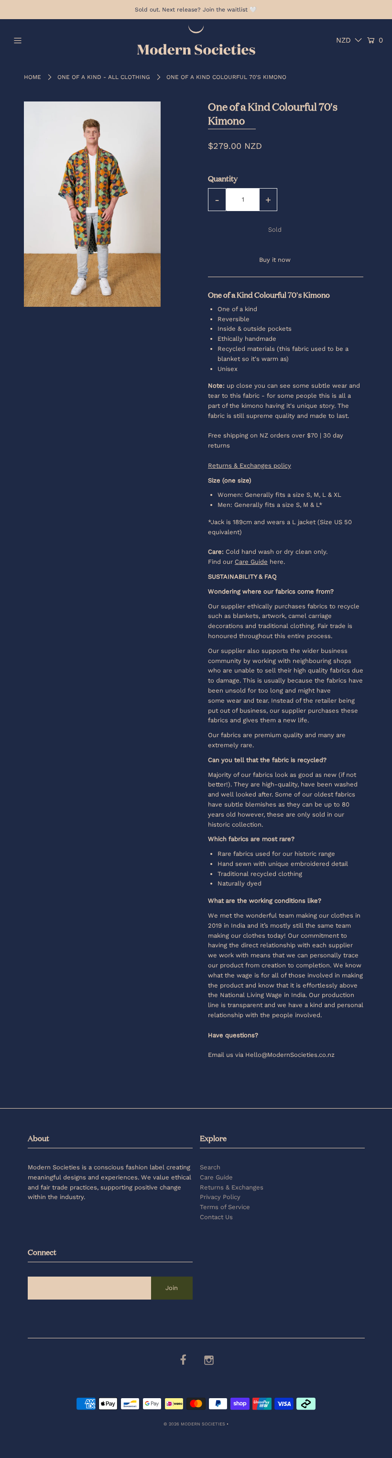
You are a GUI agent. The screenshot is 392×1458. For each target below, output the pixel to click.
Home (32, 77)
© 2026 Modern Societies (194, 1423)
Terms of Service (225, 1207)
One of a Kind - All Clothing (103, 77)
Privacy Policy (220, 1196)
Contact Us (216, 1217)
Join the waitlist (225, 9)
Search (210, 1167)
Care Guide (216, 1177)
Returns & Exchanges (231, 1187)
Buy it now (275, 259)
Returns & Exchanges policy (249, 465)
